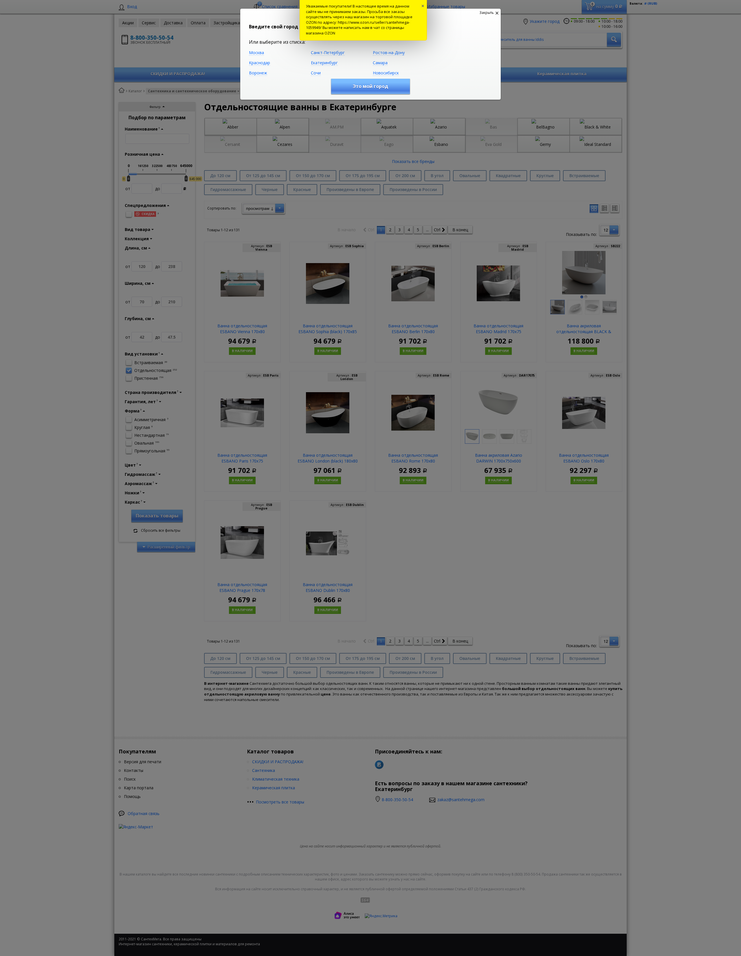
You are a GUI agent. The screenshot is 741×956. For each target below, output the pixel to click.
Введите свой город (273, 26)
